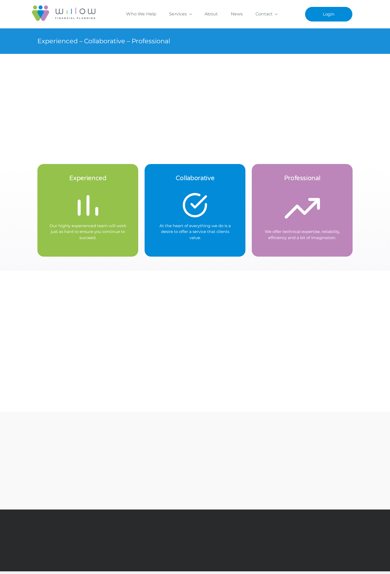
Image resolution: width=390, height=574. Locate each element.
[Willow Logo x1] (64, 7)
